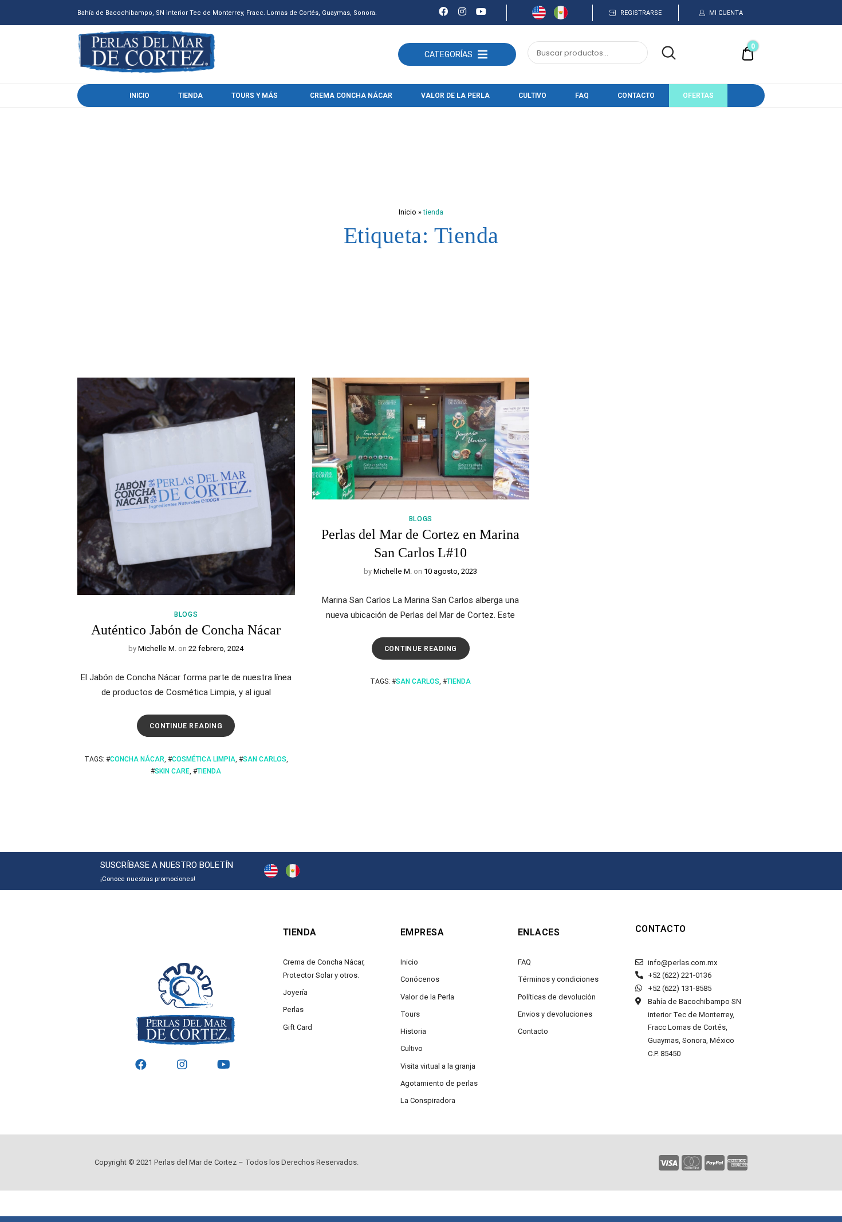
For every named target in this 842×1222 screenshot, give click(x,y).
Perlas (293, 1009)
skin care (172, 771)
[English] (539, 16)
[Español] (561, 16)
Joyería (295, 992)
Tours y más (254, 96)
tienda (209, 771)
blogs (186, 614)
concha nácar (137, 759)
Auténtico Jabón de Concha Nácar (186, 629)
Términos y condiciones (558, 979)
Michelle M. (157, 648)
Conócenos (419, 979)
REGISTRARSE (641, 13)
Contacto (636, 96)
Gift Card (297, 1027)
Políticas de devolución (557, 997)
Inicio (139, 96)
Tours (410, 1014)
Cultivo (532, 96)
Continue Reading (188, 722)
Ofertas (698, 96)
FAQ (582, 96)
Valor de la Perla (455, 96)
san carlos (264, 759)
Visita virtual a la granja (437, 1066)
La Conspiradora (427, 1100)
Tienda (190, 96)
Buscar (663, 53)
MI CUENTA (726, 13)
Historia (413, 1031)
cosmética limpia (203, 759)
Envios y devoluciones (555, 1014)
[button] (448, 54)
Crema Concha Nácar (351, 96)
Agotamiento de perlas (439, 1083)
